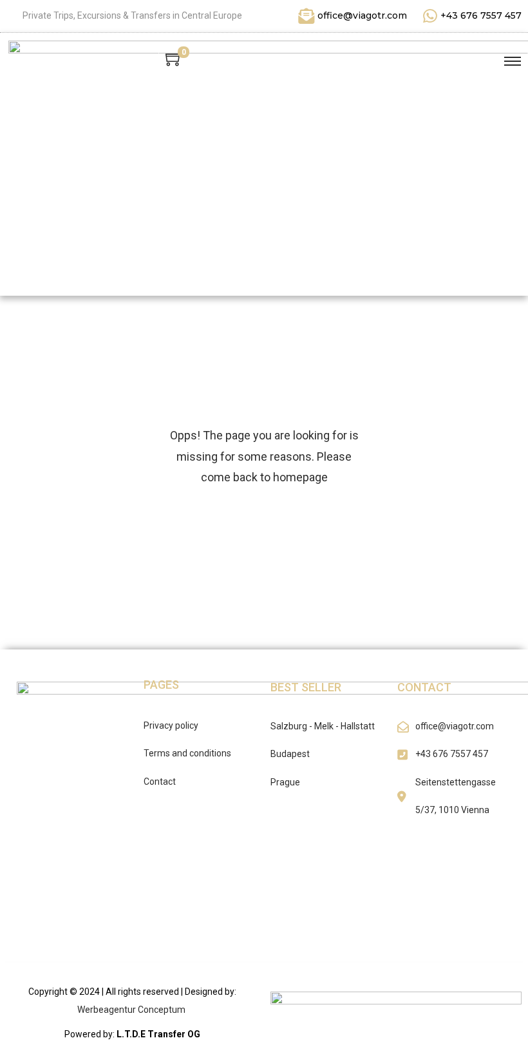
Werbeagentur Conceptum (132, 1009)
